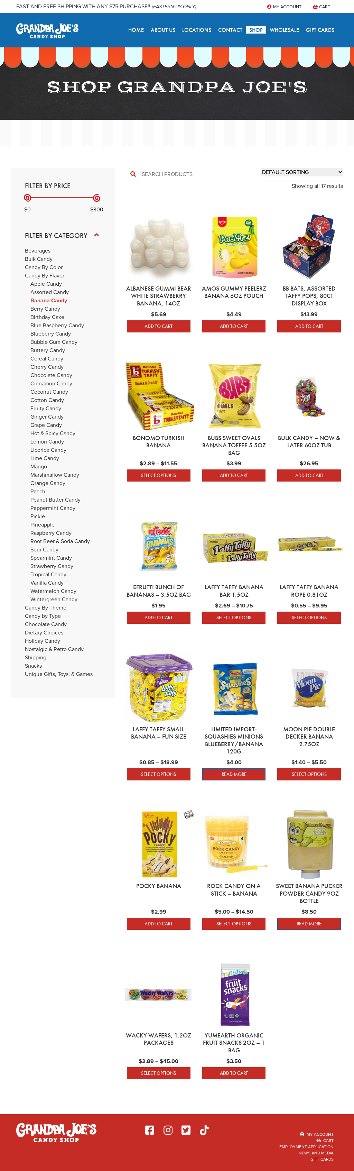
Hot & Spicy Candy (52, 433)
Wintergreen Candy (53, 599)
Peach (37, 491)
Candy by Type (43, 616)
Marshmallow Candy (54, 475)
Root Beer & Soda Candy (60, 541)
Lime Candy (44, 458)
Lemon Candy (47, 442)
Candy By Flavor (44, 276)
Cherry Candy (47, 367)
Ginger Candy (47, 417)
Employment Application (306, 1147)
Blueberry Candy (50, 334)
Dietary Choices (44, 633)
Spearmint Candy (51, 558)
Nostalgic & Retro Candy (54, 649)
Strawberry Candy (51, 566)
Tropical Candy (48, 574)
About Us (163, 30)
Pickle (37, 516)
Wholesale (284, 30)
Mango (38, 466)
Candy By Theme (45, 608)
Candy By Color (44, 267)
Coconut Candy (49, 392)
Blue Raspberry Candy (57, 325)
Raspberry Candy (51, 533)
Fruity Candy (45, 408)
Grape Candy (46, 425)
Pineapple (42, 525)
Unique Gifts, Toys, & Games (59, 674)
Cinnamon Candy (51, 383)
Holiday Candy (42, 641)
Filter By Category (56, 235)
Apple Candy (46, 284)
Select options (158, 475)
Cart (324, 6)
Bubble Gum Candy (53, 342)
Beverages (37, 251)
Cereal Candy (46, 359)
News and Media (316, 1153)
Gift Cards (320, 30)
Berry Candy (45, 309)
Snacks (33, 666)
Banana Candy (48, 300)
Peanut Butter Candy (55, 500)
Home (136, 30)
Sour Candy (44, 550)
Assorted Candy (49, 292)
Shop (256, 30)
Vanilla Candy (47, 583)
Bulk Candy (39, 259)
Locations (196, 30)
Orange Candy (47, 483)
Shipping (35, 657)
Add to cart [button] (159, 326)
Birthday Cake (47, 317)
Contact (230, 30)
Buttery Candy (47, 350)
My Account (286, 6)
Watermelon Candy (53, 591)
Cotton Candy (47, 400)
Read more (234, 774)
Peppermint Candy (52, 508)
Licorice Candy (48, 450)
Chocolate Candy (51, 375)
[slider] (27, 198)
